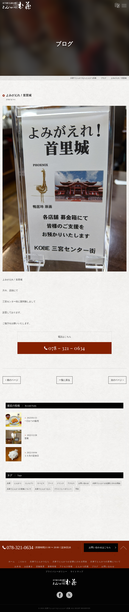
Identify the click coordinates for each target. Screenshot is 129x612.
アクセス (71, 483)
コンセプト (29, 483)
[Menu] (124, 5)
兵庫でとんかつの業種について (19, 489)
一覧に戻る (64, 380)
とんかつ (17, 483)
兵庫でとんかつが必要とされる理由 (106, 483)
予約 (77, 489)
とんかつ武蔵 (82, 566)
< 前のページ (11, 380)
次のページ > (117, 380)
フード (50, 483)
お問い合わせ (83, 483)
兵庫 (8, 483)
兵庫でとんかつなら (42, 489)
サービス (40, 483)
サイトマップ (77, 571)
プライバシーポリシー (63, 489)
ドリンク (60, 483)
